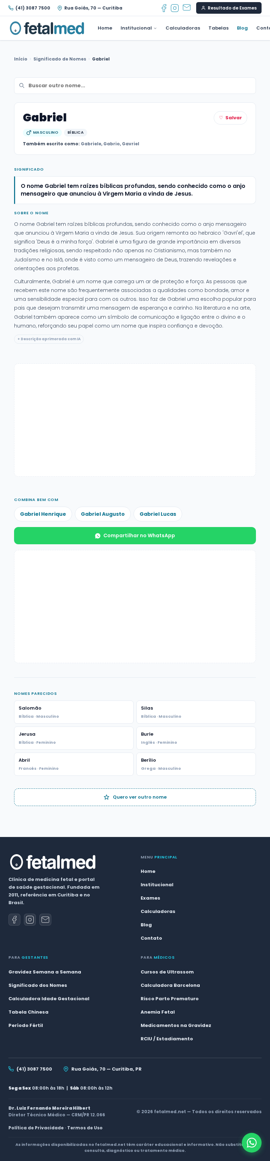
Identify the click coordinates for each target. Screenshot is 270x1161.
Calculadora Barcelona (170, 985)
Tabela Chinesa (28, 1012)
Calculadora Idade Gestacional (48, 998)
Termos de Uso (85, 1128)
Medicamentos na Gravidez (176, 1025)
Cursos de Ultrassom (167, 972)
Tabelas (218, 28)
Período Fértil (25, 1025)
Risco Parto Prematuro (170, 998)
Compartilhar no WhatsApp (139, 535)
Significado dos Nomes (37, 985)
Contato (151, 938)
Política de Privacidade (36, 1128)
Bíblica (76, 132)
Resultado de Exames (232, 8)
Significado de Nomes (59, 59)
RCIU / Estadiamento (167, 1038)
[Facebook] (164, 8)
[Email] (187, 8)
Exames (150, 898)
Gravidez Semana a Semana (44, 972)
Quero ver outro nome (140, 797)
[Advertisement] (135, 420)
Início (20, 59)
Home (105, 28)
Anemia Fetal (158, 1012)
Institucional (136, 28)
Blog (242, 28)
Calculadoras (183, 28)
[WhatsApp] (252, 1143)
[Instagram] (175, 8)
